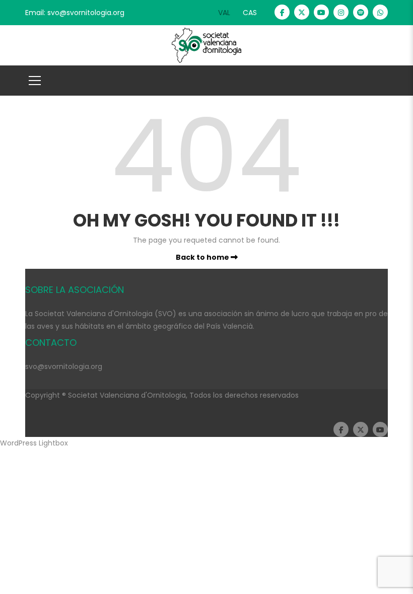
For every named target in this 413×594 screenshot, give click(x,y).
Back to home (203, 257)
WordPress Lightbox (34, 443)
